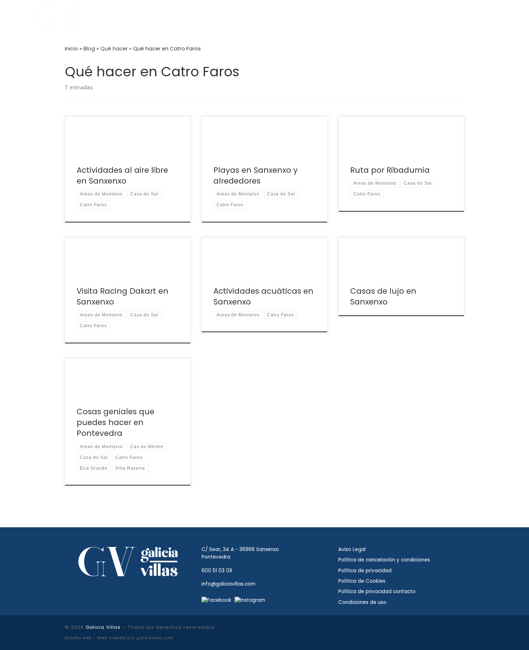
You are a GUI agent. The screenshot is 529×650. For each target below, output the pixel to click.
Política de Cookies (361, 581)
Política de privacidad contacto (377, 591)
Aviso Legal (352, 549)
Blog (89, 48)
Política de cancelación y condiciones (384, 559)
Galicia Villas (103, 627)
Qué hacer (114, 48)
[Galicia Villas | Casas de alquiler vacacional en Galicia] (57, 16)
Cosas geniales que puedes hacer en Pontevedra (115, 422)
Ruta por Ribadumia (390, 170)
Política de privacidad (365, 570)
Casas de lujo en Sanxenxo (383, 296)
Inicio (71, 48)
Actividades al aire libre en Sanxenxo (122, 175)
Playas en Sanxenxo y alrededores (255, 175)
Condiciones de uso (362, 602)
